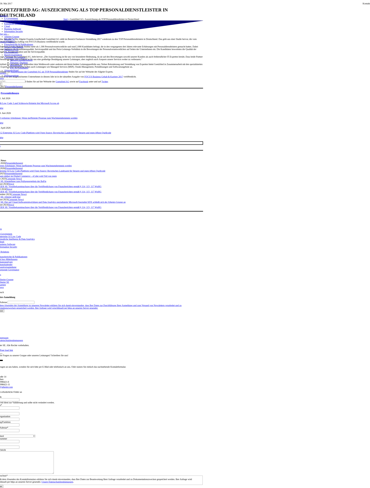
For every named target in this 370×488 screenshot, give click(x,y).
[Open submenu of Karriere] (7, 73)
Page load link (6, 350)
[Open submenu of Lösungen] (9, 16)
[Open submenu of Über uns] (8, 34)
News (11, 184)
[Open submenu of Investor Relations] (16, 42)
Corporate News (13, 178)
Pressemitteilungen (13, 86)
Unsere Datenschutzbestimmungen (57, 482)
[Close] (1, 353)
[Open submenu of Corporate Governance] (26, 58)
